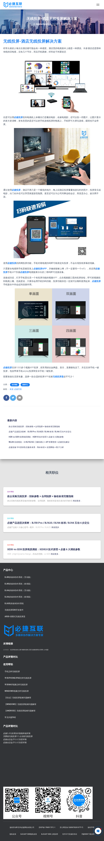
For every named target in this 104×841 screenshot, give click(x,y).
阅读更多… (77, 501)
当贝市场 (12, 649)
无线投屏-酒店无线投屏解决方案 (32, 41)
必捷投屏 (16, 190)
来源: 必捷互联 (16, 389)
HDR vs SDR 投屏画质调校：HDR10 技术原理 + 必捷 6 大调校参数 (36, 437)
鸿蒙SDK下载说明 (88, 834)
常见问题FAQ (10, 717)
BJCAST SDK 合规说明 (49, 834)
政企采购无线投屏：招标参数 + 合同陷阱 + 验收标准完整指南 (34, 426)
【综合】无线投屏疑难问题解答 (18, 698)
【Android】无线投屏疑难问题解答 (20, 711)
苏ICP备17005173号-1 (47, 827)
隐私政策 (13, 834)
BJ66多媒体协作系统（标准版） (18, 597)
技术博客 (14, 384)
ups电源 (45, 649)
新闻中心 (25, 384)
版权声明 (91, 827)
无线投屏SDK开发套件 (14, 610)
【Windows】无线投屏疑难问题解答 (20, 704)
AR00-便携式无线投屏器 (15, 616)
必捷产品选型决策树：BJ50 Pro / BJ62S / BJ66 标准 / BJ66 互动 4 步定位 (40, 432)
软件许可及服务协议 (69, 834)
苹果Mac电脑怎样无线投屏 (16, 684)
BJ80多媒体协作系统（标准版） (18, 584)
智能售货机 (25, 649)
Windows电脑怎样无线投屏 (17, 691)
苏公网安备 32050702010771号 (71, 827)
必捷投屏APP (40, 268)
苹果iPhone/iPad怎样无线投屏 (18, 678)
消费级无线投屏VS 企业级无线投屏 (18, 736)
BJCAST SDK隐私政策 (29, 834)
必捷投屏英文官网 (37, 649)
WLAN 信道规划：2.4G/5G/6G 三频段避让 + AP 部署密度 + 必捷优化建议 (39, 442)
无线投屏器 (58, 376)
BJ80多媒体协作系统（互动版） (18, 577)
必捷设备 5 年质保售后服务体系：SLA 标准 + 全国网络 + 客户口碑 (36, 447)
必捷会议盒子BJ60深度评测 (15, 742)
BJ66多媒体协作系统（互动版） (18, 590)
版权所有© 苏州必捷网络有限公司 (22, 827)
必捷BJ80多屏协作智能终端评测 (16, 733)
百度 (30, 649)
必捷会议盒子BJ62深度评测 (15, 739)
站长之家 (18, 649)
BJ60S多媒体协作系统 (14, 603)
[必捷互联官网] (13, 4)
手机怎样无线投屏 (12, 671)
